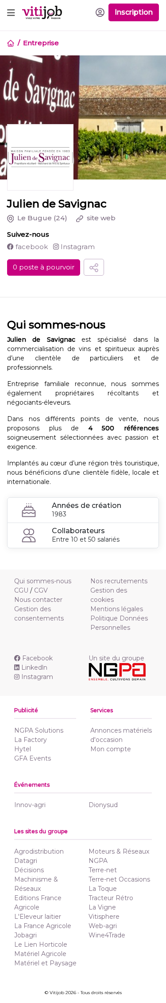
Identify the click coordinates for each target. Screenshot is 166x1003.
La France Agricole (42, 926)
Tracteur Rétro (111, 898)
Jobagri (25, 935)
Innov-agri (30, 805)
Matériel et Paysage (45, 963)
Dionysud (103, 805)
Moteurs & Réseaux (119, 851)
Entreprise (41, 43)
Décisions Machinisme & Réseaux (36, 879)
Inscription (134, 12)
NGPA (98, 861)
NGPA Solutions (38, 730)
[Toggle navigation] (11, 12)
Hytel (22, 749)
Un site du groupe (116, 658)
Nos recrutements (118, 581)
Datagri (25, 861)
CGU (21, 590)
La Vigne (102, 907)
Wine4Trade (107, 935)
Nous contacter (38, 600)
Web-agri (103, 926)
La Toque (103, 889)
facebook (31, 246)
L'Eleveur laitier (37, 917)
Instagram (77, 246)
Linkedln (34, 667)
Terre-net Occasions (119, 879)
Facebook (37, 658)
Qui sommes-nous (42, 581)
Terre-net (103, 870)
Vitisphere (104, 917)
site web (100, 218)
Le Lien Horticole (40, 944)
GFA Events (32, 758)
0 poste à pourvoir (43, 267)
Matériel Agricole (40, 954)
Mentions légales (116, 609)
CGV (41, 590)
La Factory (30, 740)
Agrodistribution (39, 851)
